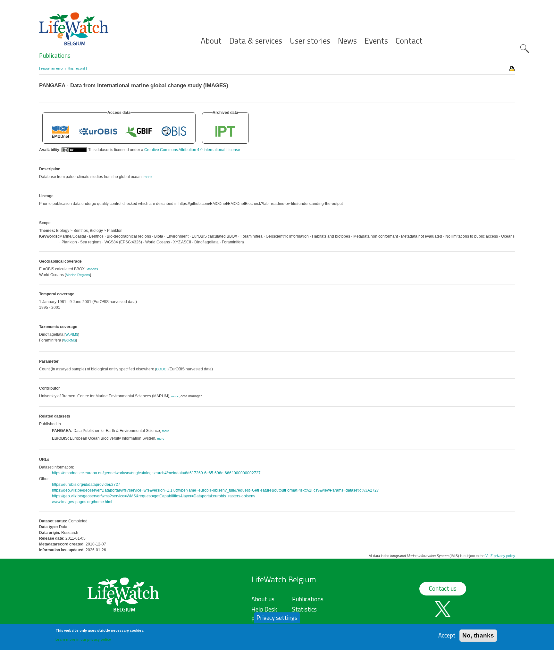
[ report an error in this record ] (63, 68)
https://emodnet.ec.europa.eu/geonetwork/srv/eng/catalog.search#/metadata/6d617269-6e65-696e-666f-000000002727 (156, 473)
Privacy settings (277, 617)
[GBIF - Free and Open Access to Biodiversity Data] (139, 131)
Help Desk (264, 609)
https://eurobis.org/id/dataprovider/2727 (86, 484)
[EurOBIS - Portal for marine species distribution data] (98, 131)
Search (524, 48)
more (175, 396)
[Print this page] (512, 68)
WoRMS (71, 334)
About (211, 41)
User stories (310, 41)
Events (376, 41)
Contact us (443, 588)
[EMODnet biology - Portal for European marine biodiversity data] (60, 131)
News (347, 41)
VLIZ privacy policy (500, 556)
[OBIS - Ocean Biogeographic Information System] (174, 131)
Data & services (255, 41)
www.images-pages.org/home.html (82, 502)
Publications (55, 55)
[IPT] (226, 131)
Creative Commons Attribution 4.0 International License (192, 150)
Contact (409, 41)
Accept (447, 635)
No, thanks (478, 635)
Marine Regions (78, 275)
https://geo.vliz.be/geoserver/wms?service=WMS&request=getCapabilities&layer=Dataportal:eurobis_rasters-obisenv (153, 496)
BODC (161, 369)
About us (262, 599)
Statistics (304, 609)
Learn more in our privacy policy (83, 639)
